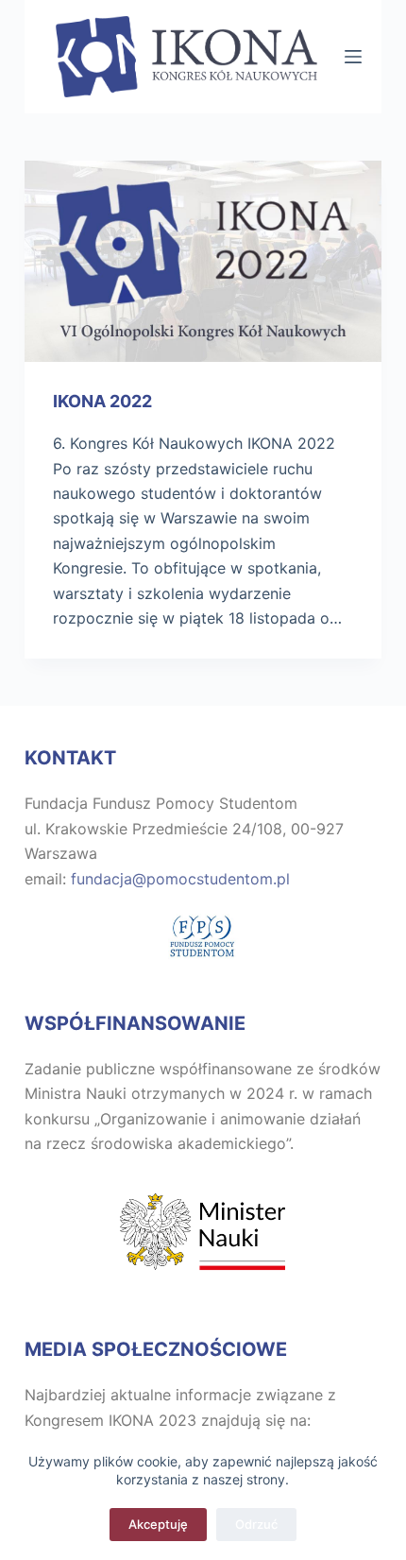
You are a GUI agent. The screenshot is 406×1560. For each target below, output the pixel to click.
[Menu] (353, 56)
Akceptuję (158, 1524)
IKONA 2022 (102, 401)
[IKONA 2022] (203, 261)
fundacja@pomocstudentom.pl (180, 878)
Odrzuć (256, 1524)
